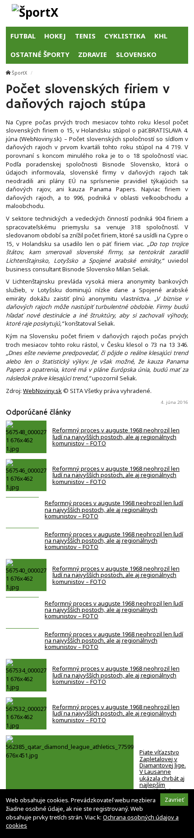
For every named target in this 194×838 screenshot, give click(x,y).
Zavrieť (174, 799)
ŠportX (19, 73)
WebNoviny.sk (42, 391)
